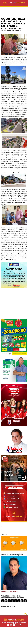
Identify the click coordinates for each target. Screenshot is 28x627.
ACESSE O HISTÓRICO (9, 592)
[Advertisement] (14, 305)
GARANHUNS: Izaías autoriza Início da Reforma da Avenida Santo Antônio (13, 22)
